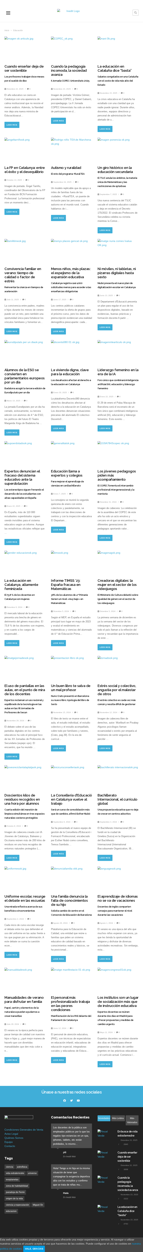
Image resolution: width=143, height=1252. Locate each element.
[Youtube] (78, 1100)
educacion (11, 1211)
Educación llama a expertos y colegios (66, 473)
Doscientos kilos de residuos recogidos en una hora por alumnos (22, 799)
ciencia (9, 1167)
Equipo (8, 1141)
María (66, 1193)
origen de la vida (14, 1198)
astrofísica (22, 1167)
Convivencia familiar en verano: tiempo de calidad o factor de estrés (22, 275)
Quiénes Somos (13, 1137)
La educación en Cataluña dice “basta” (115, 68)
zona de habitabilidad (17, 1186)
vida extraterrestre (15, 1173)
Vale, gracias (34, 1248)
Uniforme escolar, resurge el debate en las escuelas (24, 898)
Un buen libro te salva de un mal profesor (70, 688)
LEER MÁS (12, 125)
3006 (125, 1169)
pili (64, 1152)
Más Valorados (132, 1120)
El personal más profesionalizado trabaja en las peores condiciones (70, 1004)
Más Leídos (118, 1118)
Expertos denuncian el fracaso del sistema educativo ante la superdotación (22, 477)
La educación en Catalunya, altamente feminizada (21, 585)
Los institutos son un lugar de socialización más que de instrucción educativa (118, 1002)
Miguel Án (38, 1205)
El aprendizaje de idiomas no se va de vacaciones (118, 898)
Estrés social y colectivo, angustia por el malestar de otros (117, 690)
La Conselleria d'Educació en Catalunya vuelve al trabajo (71, 799)
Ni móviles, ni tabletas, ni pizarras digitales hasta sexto (117, 273)
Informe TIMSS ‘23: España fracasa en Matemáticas (65, 585)
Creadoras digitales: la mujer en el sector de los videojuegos (117, 585)
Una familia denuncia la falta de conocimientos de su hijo (69, 900)
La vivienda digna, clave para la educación (70, 372)
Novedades (104, 1118)
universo (32, 1173)
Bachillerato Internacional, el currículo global (117, 799)
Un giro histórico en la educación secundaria (115, 170)
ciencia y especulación (17, 1205)
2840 (125, 1144)
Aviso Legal (11, 1133)
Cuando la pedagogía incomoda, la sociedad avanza (69, 70)
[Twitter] (71, 1100)
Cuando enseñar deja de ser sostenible (24, 68)
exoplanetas (12, 1179)
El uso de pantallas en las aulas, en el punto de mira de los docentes (24, 690)
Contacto (9, 1146)
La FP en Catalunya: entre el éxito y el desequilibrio (24, 170)
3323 (125, 1199)
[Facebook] (64, 1100)
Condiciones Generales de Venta (23, 1129)
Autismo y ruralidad (66, 168)
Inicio (7, 30)
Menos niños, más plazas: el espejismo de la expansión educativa (70, 273)
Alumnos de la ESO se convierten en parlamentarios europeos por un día (24, 376)
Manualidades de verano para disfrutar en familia (24, 1000)
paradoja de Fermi (15, 1192)
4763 (125, 1224)
